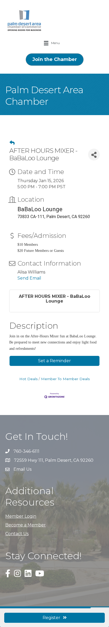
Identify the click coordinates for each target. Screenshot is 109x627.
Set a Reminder (54, 360)
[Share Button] (94, 155)
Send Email (29, 278)
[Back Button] (12, 143)
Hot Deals (28, 379)
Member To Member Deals (65, 379)
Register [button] (51, 617)
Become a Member (25, 524)
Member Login (20, 516)
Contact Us (17, 533)
